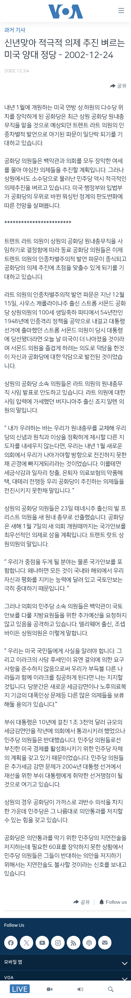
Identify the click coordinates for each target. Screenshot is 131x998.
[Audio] (80, 989)
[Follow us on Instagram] (57, 942)
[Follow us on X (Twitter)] (26, 942)
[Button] (118, 85)
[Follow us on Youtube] (42, 942)
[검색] (110, 989)
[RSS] (73, 942)
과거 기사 (14, 30)
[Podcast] (89, 942)
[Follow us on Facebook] (10, 942)
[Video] (49, 989)
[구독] (104, 942)
